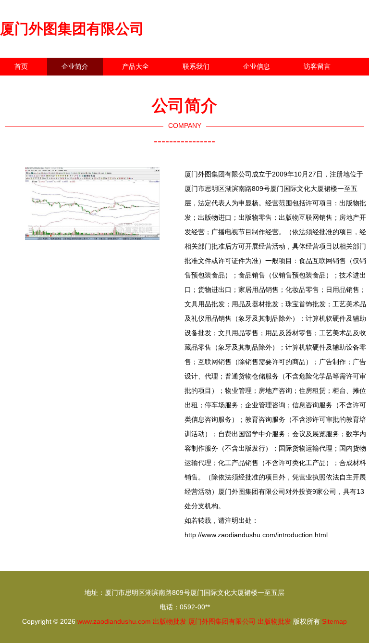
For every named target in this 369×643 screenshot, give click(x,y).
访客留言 (317, 66)
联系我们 (196, 66)
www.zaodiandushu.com (114, 621)
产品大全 (135, 66)
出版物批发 (169, 621)
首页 (21, 66)
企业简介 (75, 66)
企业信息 (256, 66)
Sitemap (334, 621)
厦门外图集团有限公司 (72, 29)
